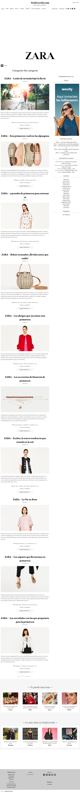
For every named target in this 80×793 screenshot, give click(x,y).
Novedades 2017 (15, 241)
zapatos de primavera (33, 604)
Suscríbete (49, 784)
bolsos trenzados (23, 302)
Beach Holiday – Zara (69, 172)
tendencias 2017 (36, 241)
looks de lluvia (25, 122)
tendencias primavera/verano (30, 180)
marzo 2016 (66, 195)
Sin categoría (66, 214)
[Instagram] (72, 9)
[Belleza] (69, 704)
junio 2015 (66, 207)
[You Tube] (75, 9)
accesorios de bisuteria (17, 424)
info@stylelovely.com (66, 76)
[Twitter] (68, 9)
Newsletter (62, 8)
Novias (16, 8)
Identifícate (55, 8)
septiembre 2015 (66, 202)
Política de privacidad (11, 785)
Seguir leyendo (24, 128)
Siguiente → (29, 676)
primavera (30, 241)
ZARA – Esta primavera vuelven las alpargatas (25, 136)
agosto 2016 (66, 190)
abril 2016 (66, 193)
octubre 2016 (66, 188)
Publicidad (11, 776)
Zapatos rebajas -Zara (71, 170)
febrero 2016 (66, 197)
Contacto (11, 779)
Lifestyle (22, 8)
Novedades (29, 302)
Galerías (28, 8)
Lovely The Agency (35, 8)
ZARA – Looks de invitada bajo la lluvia (25, 78)
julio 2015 (66, 205)
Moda (7, 8)
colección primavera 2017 (20, 543)
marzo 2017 (66, 181)
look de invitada (19, 122)
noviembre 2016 (66, 186)
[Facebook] (66, 9)
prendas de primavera (23, 241)
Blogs (3, 9)
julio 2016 (66, 191)
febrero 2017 (66, 183)
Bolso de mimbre (16, 302)
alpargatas (17, 180)
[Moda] (30, 704)
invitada (14, 122)
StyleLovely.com (40, 3)
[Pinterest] (70, 9)
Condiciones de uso (11, 784)
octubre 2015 (66, 200)
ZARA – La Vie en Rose (25, 499)
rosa (26, 543)
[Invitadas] (69, 739)
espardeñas (22, 180)
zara (37, 122)
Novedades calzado (17, 604)
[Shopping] (10, 739)
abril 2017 (66, 179)
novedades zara (32, 424)
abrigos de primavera (19, 363)
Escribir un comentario (25, 125)
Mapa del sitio (11, 777)
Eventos (44, 8)
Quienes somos (11, 774)
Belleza (12, 8)
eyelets (14, 486)
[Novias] (10, 704)
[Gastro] (49, 704)
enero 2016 (66, 198)
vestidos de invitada (32, 122)
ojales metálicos (26, 486)
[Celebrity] (30, 739)
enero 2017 (66, 184)
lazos (17, 486)
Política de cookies (11, 787)
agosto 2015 (66, 204)
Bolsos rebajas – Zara (69, 168)
